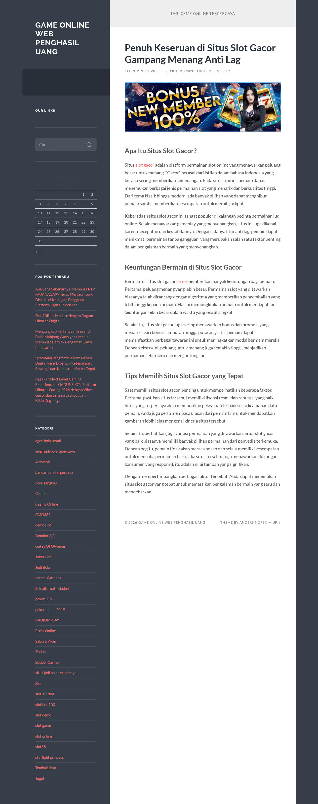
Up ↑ (277, 522)
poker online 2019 (50, 609)
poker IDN (43, 599)
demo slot (43, 525)
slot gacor (43, 725)
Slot (38, 683)
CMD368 (43, 514)
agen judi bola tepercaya (55, 451)
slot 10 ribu (44, 694)
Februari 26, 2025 (142, 71)
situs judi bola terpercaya (56, 672)
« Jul (38, 251)
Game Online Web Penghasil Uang (62, 38)
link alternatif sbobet (52, 588)
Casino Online (46, 504)
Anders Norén (253, 522)
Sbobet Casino (47, 662)
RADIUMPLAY (47, 620)
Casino (40, 493)
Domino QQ (45, 535)
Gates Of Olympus (50, 546)
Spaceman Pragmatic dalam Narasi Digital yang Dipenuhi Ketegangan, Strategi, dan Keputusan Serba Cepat (65, 363)
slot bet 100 (45, 704)
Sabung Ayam (46, 641)
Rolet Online (45, 630)
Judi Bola (42, 567)
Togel (39, 778)
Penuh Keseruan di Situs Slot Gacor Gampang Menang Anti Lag (200, 53)
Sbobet (41, 651)
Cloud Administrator (188, 71)
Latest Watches (48, 577)
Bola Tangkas (46, 483)
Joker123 (43, 557)
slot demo (43, 715)
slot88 (40, 746)
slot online (43, 736)
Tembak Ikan (45, 767)
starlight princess (49, 757)
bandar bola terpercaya (54, 472)
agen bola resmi (48, 440)
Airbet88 (42, 462)
